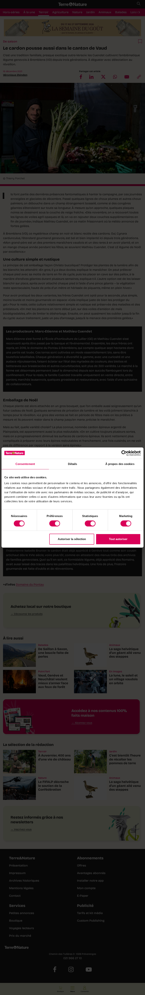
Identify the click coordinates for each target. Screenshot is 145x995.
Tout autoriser (118, 539)
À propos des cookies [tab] (119, 464)
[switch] (54, 523)
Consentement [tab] (25, 464)
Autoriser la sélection (72, 539)
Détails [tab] (72, 464)
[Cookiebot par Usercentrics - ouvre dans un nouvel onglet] (124, 453)
